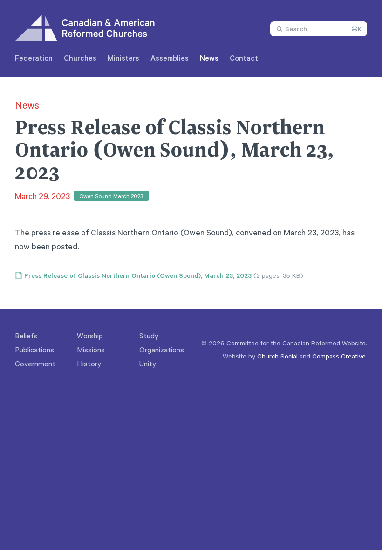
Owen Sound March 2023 (111, 195)
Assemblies (169, 58)
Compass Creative (339, 356)
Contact (244, 58)
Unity (147, 363)
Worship (90, 335)
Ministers (123, 58)
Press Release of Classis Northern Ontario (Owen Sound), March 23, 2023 (138, 275)
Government (35, 363)
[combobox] (318, 28)
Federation (34, 58)
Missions (91, 349)
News (209, 58)
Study (148, 335)
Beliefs (26, 335)
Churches (80, 58)
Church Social (277, 356)
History (89, 363)
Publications (34, 349)
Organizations (161, 349)
